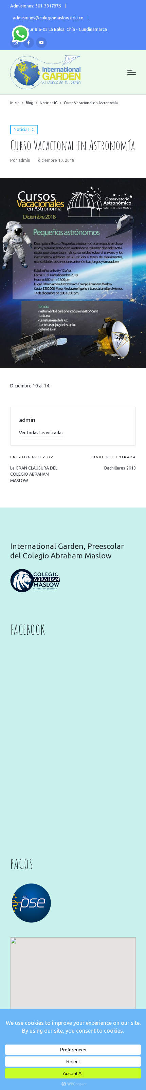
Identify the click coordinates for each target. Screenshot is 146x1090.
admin (27, 420)
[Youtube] (41, 42)
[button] (41, 432)
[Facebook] (28, 42)
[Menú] (131, 72)
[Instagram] (15, 42)
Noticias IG (24, 129)
